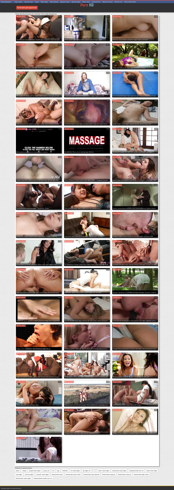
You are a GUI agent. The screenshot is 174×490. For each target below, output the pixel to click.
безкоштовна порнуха (124, 474)
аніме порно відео (152, 470)
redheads (65, 470)
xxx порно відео (75, 470)
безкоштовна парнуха (108, 474)
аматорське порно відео (119, 470)
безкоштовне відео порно (141, 474)
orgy (58, 470)
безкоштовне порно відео (23, 478)
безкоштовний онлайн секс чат (43, 478)
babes (17, 470)
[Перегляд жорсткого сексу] (87, 7)
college (24, 470)
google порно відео (35, 470)
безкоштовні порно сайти (73, 474)
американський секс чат (136, 470)
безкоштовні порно (57, 474)
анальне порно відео (42, 474)
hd (53, 470)
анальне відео (29, 474)
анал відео (19, 474)
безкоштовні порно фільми (91, 474)
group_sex (46, 470)
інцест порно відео (103, 470)
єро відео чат (87, 470)
